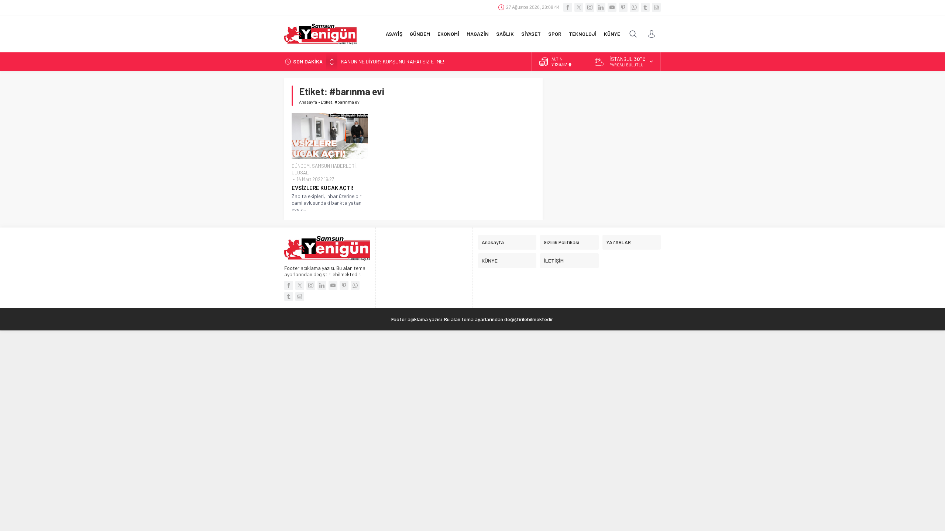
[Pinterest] (623, 7)
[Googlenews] (656, 7)
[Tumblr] (645, 7)
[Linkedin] (601, 7)
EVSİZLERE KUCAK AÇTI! (323, 187)
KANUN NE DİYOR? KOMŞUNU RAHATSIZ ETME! (392, 61)
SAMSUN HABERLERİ (333, 166)
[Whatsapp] (634, 7)
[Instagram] (589, 7)
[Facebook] (567, 7)
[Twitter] (578, 7)
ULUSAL (300, 173)
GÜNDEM (301, 166)
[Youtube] (612, 7)
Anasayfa (308, 101)
